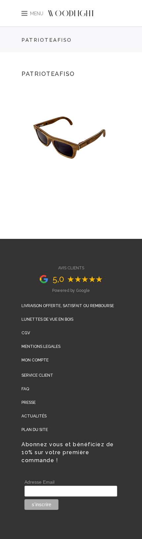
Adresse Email (39, 482)
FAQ (25, 389)
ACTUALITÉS (34, 416)
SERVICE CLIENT (37, 375)
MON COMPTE (35, 360)
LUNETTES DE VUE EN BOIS (47, 319)
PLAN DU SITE (34, 429)
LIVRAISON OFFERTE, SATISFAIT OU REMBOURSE (67, 305)
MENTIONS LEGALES (40, 346)
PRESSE (28, 402)
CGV (25, 333)
